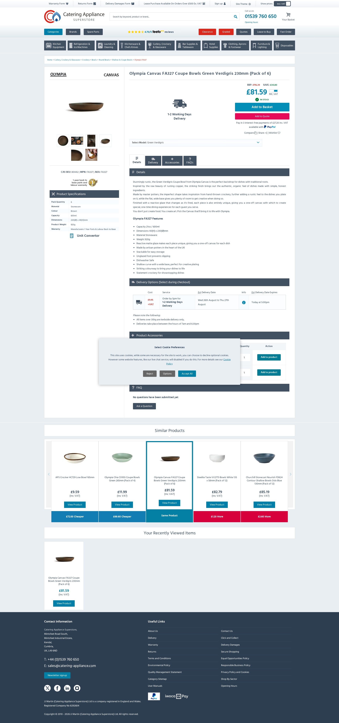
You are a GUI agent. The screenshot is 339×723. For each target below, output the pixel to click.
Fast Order (286, 31)
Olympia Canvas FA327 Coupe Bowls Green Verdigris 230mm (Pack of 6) (64, 581)
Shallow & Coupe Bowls (122, 59)
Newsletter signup (57, 675)
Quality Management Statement (165, 672)
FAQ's (189, 162)
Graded (226, 31)
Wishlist (273, 133)
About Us (153, 631)
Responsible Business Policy (235, 665)
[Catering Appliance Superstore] (74, 16)
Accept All (187, 373)
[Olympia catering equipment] (58, 74)
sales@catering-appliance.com (72, 665)
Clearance (207, 31)
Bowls (94, 59)
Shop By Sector (229, 679)
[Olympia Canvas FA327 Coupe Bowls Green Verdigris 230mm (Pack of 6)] (63, 559)
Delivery (153, 162)
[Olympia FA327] (84, 106)
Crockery (86, 59)
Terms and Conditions (159, 658)
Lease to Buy (264, 31)
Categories (53, 31)
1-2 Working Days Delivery (179, 116)
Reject (150, 373)
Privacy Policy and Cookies (235, 672)
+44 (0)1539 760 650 (63, 659)
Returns (152, 651)
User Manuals (155, 685)
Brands (73, 31)
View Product (75, 504)
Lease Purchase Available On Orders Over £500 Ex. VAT (173, 3)
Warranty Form (57, 3)
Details (137, 162)
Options (167, 373)
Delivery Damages (230, 644)
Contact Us (227, 631)
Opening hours (251, 22)
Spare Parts (93, 31)
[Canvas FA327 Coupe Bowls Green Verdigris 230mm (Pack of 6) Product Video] (91, 156)
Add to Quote (262, 116)
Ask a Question (144, 406)
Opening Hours (229, 685)
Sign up (219, 3)
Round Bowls (104, 59)
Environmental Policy (159, 665)
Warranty (153, 644)
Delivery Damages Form (118, 3)
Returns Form (85, 3)
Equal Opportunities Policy (235, 658)
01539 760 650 (260, 16)
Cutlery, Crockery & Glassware (67, 59)
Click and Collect (229, 638)
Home (49, 59)
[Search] (235, 16)
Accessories (172, 162)
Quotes (244, 31)
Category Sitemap (157, 679)
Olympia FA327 (140, 59)
